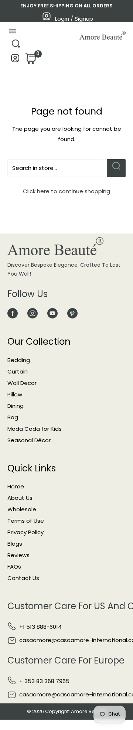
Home (15, 486)
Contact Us (23, 578)
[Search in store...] (116, 168)
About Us (20, 498)
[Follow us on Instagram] (32, 313)
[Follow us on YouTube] (52, 313)
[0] (30, 61)
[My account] (15, 60)
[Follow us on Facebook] (12, 313)
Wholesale (21, 509)
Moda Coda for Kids (34, 429)
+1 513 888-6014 (40, 627)
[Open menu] (12, 33)
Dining (15, 406)
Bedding (18, 360)
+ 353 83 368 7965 (44, 681)
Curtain (17, 371)
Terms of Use (25, 521)
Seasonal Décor (29, 440)
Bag (12, 417)
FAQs (14, 566)
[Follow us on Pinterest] (72, 313)
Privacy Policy (25, 532)
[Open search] (15, 45)
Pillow (14, 394)
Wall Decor (22, 383)
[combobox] (57, 168)
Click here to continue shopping (66, 191)
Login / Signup (74, 19)
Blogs (14, 544)
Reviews (18, 555)
